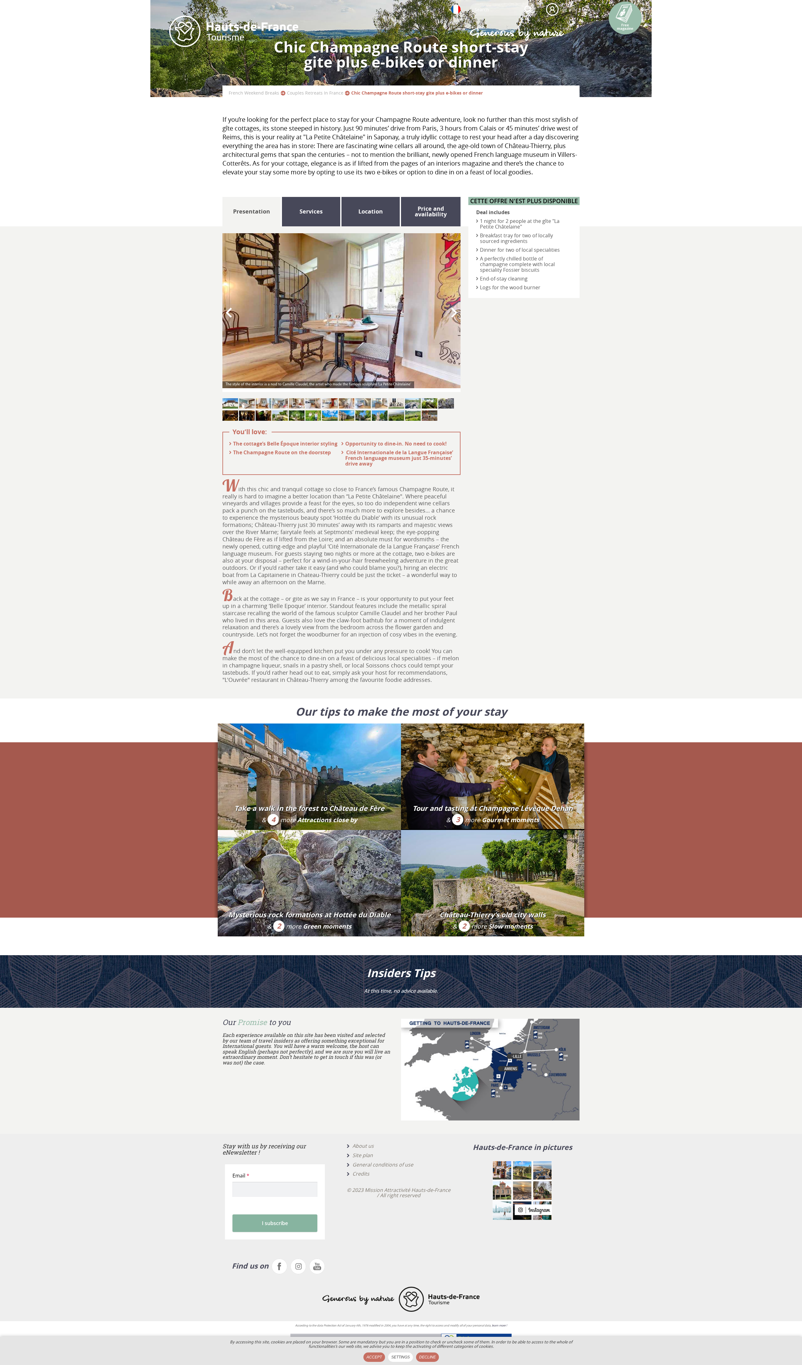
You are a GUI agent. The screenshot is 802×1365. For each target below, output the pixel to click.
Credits (360, 1173)
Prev (229, 312)
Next (454, 312)
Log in (566, 9)
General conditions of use (382, 1164)
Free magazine (625, 27)
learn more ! (499, 1325)
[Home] (233, 31)
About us (363, 1145)
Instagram (298, 1266)
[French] (456, 9)
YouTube (317, 1266)
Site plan (362, 1155)
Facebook (279, 1266)
